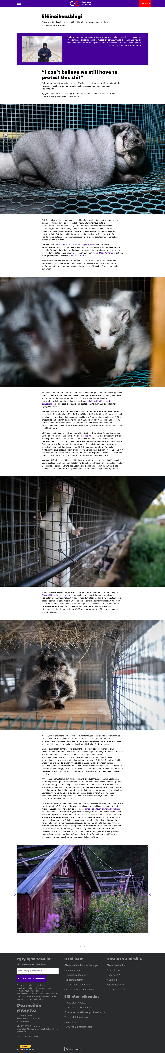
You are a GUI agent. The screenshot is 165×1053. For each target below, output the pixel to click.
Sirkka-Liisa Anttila (77, 255)
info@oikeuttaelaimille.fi (27, 1036)
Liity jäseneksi (72, 970)
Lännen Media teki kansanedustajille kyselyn (74, 244)
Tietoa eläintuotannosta (77, 1017)
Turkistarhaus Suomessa (77, 1007)
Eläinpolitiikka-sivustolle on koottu (58, 595)
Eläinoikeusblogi (73, 1022)
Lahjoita (145, 4)
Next (150, 894)
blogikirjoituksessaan (89, 436)
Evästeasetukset (73, 1049)
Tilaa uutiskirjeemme (75, 974)
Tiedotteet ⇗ (113, 974)
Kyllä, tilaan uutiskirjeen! (31, 979)
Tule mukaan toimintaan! (77, 984)
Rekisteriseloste (115, 984)
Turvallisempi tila (115, 989)
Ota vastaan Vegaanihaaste (79, 989)
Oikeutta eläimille (115, 965)
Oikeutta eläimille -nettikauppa (81, 965)
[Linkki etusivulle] (80, 3)
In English (111, 979)
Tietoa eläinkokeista (75, 1002)
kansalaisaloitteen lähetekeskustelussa (102, 809)
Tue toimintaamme (74, 979)
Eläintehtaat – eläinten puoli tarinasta (84, 1012)
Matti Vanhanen (106, 253)
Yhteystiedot (113, 970)
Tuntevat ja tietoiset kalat (78, 1026)
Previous (15, 894)
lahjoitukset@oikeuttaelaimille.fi (31, 1029)
